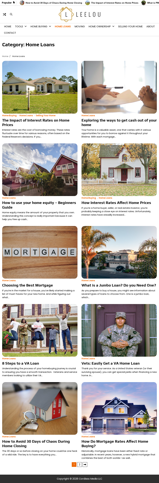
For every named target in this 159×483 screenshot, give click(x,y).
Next (85, 464)
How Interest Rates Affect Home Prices (116, 202)
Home (7, 26)
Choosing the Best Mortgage (27, 285)
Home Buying (38, 26)
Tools (19, 26)
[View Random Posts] (4, 14)
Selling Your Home (130, 26)
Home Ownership (100, 26)
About (150, 26)
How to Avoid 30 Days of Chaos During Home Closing (35, 3)
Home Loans (63, 26)
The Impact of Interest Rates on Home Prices (96, 3)
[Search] (11, 14)
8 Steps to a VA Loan (20, 363)
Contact (10, 33)
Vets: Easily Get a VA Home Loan (111, 363)
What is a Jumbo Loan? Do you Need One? (119, 285)
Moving (80, 26)
